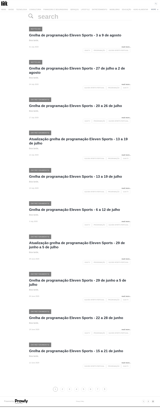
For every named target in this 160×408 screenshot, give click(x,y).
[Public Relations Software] (21, 403)
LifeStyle (85, 9)
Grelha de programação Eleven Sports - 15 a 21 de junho (76, 351)
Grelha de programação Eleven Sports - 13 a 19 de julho (75, 176)
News (3, 9)
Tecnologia (21, 9)
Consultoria (35, 9)
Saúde (11, 9)
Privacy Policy (80, 401)
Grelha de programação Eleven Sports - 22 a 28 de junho (76, 318)
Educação (126, 9)
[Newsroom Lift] (5, 6)
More (153, 9)
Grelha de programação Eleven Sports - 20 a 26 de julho (75, 106)
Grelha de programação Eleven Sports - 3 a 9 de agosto (75, 35)
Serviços (74, 9)
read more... (126, 47)
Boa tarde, (34, 40)
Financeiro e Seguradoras (55, 9)
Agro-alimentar (140, 9)
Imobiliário (115, 9)
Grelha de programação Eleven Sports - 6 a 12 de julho (74, 210)
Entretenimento (99, 9)
